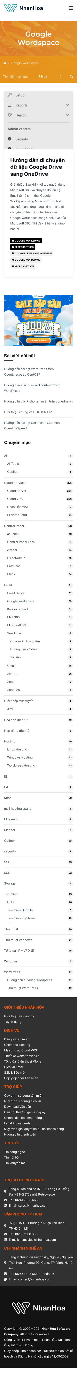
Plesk (11, 574)
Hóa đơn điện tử (15, 720)
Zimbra (12, 674)
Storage (10, 883)
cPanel (12, 550)
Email (8, 585)
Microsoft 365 (17, 625)
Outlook (9, 841)
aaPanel (13, 534)
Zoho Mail (14, 690)
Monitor (9, 830)
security (10, 851)
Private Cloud (17, 515)
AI (5, 456)
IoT (6, 787)
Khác (7, 798)
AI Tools (13, 464)
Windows (10, 961)
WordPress (12, 972)
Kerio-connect (17, 609)
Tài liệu (15, 657)
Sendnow (14, 633)
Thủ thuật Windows (18, 940)
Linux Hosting (17, 749)
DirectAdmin (16, 558)
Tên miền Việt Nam (21, 918)
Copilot (12, 472)
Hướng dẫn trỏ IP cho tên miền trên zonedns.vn (38, 401)
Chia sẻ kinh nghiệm (25, 641)
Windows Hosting (20, 757)
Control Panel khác (21, 542)
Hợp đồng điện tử (16, 731)
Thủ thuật (11, 929)
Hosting (9, 741)
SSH (7, 862)
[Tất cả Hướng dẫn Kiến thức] (38, 76)
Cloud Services (15, 483)
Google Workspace (20, 601)
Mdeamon (11, 819)
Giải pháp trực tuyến (18, 701)
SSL (7, 873)
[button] (71, 8)
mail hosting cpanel (18, 809)
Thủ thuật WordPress (22, 988)
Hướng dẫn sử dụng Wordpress (29, 980)
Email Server (16, 593)
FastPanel (14, 566)
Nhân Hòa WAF (18, 507)
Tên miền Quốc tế (20, 910)
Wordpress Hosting (21, 765)
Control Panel (14, 526)
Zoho (11, 682)
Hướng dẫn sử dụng (24, 649)
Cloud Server (16, 491)
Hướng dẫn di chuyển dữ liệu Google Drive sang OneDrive (37, 167)
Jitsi (10, 709)
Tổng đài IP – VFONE (19, 951)
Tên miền (11, 894)
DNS (10, 902)
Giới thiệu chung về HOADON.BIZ (28, 412)
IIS (6, 776)
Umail (11, 666)
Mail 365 (13, 617)
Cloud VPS (15, 499)
